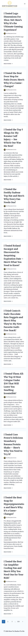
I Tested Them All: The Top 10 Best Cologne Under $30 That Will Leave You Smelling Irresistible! (14, 383)
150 (18, 621)
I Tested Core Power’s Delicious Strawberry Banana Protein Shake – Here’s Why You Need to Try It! (13, 444)
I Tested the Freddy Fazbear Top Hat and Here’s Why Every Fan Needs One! (14, 196)
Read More (8, 63)
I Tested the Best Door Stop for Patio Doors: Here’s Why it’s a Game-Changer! (14, 80)
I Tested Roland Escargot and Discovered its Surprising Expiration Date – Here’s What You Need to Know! (13, 255)
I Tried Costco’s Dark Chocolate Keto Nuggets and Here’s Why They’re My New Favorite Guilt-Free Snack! (13, 320)
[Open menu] (24, 3)
